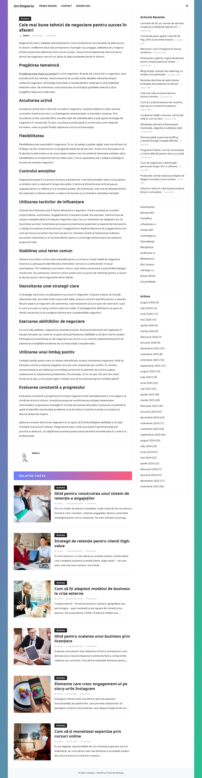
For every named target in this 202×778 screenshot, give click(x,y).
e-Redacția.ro (148, 224)
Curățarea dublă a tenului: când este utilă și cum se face (162, 116)
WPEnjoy (120, 772)
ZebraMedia (147, 241)
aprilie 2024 (147, 463)
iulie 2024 (146, 446)
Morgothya (146, 247)
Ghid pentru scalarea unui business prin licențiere (92, 638)
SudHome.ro (147, 253)
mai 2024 (145, 457)
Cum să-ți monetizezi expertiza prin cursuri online (87, 734)
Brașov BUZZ (147, 276)
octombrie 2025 (149, 360)
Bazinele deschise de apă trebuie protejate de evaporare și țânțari (159, 81)
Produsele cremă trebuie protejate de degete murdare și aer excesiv (162, 177)
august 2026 (147, 302)
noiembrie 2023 (149, 486)
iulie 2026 (146, 308)
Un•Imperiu (24, 6)
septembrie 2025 (150, 365)
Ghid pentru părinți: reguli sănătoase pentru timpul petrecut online (162, 59)
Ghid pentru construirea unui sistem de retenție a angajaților (91, 496)
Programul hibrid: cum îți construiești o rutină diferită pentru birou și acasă (162, 151)
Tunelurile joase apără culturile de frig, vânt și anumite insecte (160, 37)
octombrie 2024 (149, 429)
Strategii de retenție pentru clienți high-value (92, 543)
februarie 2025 (149, 406)
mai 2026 (145, 319)
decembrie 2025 (149, 348)
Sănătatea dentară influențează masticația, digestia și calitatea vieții (161, 126)
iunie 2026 (146, 313)
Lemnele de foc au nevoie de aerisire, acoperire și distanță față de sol (162, 24)
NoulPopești (147, 207)
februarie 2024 (149, 469)
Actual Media (148, 281)
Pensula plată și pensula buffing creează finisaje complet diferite (159, 138)
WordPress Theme (105, 772)
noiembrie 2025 (149, 354)
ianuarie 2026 (148, 342)
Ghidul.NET (146, 230)
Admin (26, 35)
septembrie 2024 (150, 434)
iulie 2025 (146, 377)
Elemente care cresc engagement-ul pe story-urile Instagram (90, 686)
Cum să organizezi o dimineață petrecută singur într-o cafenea (158, 164)
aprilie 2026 (147, 325)
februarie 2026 (149, 337)
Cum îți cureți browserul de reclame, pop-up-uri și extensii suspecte (161, 104)
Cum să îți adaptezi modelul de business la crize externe (92, 591)
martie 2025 (147, 400)
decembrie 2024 (149, 417)
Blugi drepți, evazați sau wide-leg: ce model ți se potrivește (161, 72)
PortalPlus (146, 218)
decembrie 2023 (149, 480)
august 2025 (147, 371)
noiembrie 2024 (149, 423)
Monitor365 (147, 212)
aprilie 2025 (147, 394)
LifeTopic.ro (147, 270)
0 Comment (51, 35)
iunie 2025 (146, 383)
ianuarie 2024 (148, 475)
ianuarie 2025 (148, 411)
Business (25, 18)
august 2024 (147, 440)
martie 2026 (147, 331)
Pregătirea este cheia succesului (38, 73)
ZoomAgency (148, 235)
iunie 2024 (146, 452)
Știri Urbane (147, 264)
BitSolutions (147, 258)
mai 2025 (145, 388)
